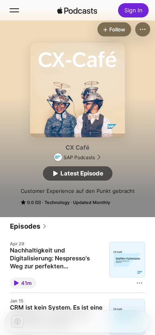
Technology (57, 202)
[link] (28, 226)
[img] (77, 10)
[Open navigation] (14, 10)
